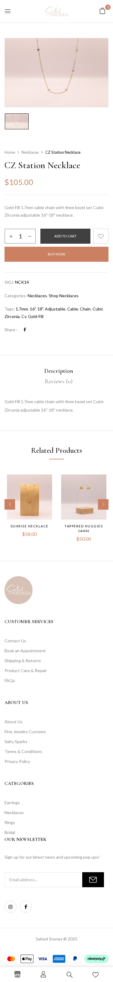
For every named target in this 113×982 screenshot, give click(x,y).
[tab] (58, 371)
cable (72, 308)
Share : (11, 329)
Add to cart (65, 236)
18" (40, 308)
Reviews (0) (59, 381)
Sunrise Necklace (30, 526)
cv (23, 316)
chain (85, 308)
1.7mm (22, 308)
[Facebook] (25, 329)
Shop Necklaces (64, 295)
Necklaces (30, 152)
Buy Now (56, 254)
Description (58, 371)
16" (33, 308)
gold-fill (35, 316)
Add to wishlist (100, 236)
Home (10, 152)
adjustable (55, 308)
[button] (102, 10)
